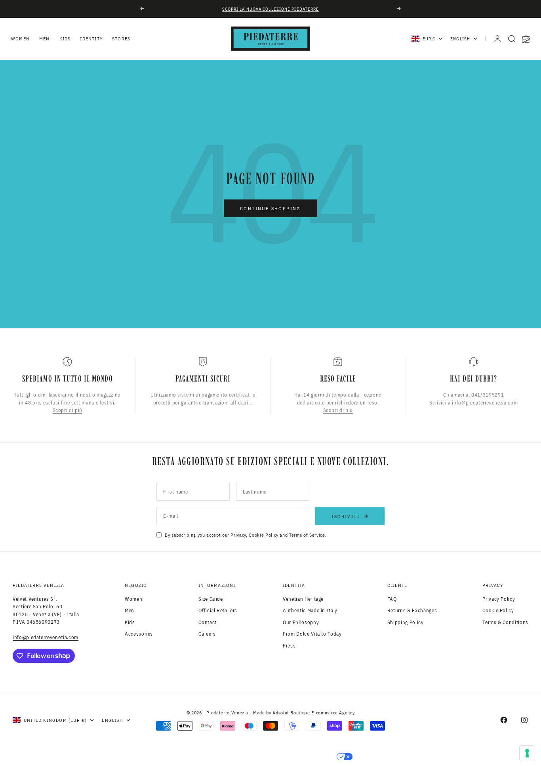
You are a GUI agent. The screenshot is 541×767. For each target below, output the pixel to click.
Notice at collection (221, 757)
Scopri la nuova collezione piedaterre (270, 9)
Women (20, 39)
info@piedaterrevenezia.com (485, 402)
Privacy (238, 535)
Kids (65, 39)
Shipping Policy (405, 622)
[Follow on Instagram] (524, 720)
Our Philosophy (301, 622)
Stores (121, 39)
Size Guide (210, 599)
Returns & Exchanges (412, 610)
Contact (207, 622)
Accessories (139, 633)
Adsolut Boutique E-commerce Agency (313, 713)
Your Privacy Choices (299, 757)
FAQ (392, 599)
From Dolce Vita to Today (312, 633)
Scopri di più (67, 410)
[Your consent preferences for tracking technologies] (527, 753)
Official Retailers (217, 610)
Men (44, 39)
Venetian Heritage (303, 599)
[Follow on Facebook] (504, 720)
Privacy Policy (498, 599)
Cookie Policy (263, 535)
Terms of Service (307, 535)
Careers (207, 633)
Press (289, 645)
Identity (91, 39)
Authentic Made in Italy (310, 610)
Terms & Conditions (505, 622)
